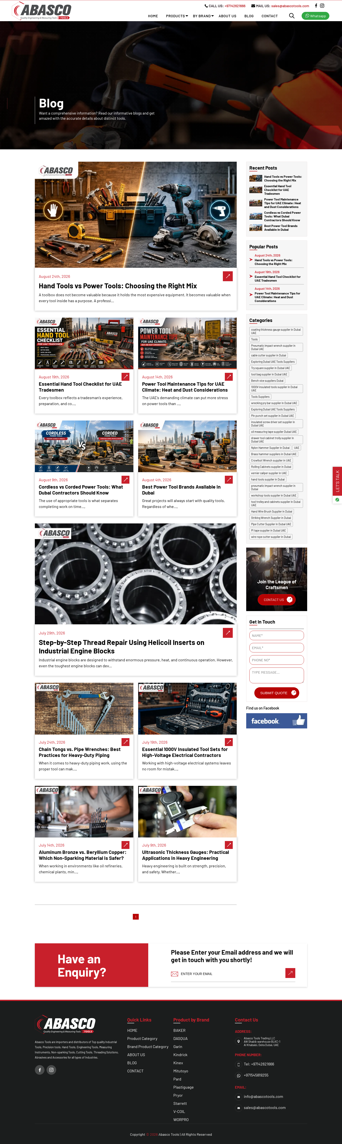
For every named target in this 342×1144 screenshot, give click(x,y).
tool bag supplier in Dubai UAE (269, 374)
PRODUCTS (175, 16)
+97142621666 (235, 6)
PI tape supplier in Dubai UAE (268, 530)
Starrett (180, 1103)
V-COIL (179, 1111)
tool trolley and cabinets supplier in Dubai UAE (275, 503)
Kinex (178, 1062)
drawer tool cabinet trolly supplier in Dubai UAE (272, 439)
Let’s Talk (337, 481)
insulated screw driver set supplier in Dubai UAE (273, 423)
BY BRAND (202, 16)
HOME (153, 16)
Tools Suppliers (260, 396)
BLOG (249, 16)
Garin (177, 1046)
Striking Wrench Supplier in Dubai (271, 517)
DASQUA (180, 1038)
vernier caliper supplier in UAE (269, 473)
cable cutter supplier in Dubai (268, 355)
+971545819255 (256, 1075)
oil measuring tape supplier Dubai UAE (274, 431)
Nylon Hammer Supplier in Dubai (270, 447)
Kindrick (180, 1054)
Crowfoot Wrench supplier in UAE (271, 460)
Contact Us (274, 599)
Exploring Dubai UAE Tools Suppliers (273, 361)
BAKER (179, 1030)
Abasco (164, 1134)
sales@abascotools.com (290, 6)
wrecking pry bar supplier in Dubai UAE (274, 403)
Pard (177, 1079)
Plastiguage (183, 1087)
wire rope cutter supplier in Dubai (271, 536)
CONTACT (270, 16)
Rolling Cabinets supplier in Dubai (271, 466)
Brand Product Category (147, 1046)
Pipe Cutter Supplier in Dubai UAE (271, 524)
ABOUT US (228, 16)
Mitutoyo (180, 1070)
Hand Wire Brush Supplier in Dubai (271, 511)
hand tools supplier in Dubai (268, 479)
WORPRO (181, 1119)
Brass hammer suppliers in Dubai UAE (273, 454)
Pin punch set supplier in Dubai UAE (272, 415)
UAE (296, 447)
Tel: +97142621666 (259, 1063)
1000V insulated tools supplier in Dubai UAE (274, 388)
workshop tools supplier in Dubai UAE (273, 495)
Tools (254, 339)
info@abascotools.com (263, 1096)
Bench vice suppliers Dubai (267, 380)
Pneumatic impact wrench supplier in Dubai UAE (273, 347)
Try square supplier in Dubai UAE (270, 368)
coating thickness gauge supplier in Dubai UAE (276, 331)
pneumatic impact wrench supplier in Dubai (273, 487)
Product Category (142, 1038)
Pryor (178, 1095)
